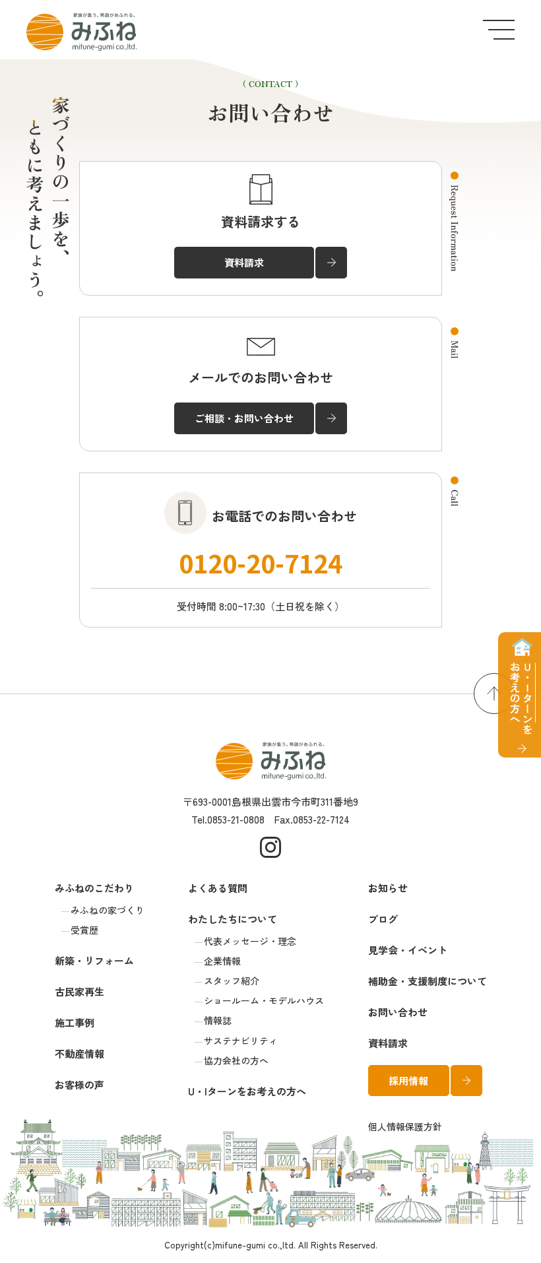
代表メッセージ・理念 (250, 941)
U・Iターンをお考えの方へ (247, 1091)
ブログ (383, 919)
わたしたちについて (232, 919)
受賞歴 (84, 929)
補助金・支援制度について (427, 981)
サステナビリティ (241, 1040)
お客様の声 (79, 1084)
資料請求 (388, 1043)
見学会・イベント (407, 950)
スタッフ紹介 (231, 980)
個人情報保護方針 (405, 1126)
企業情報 (222, 960)
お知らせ (388, 888)
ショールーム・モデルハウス (264, 1000)
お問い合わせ (398, 1012)
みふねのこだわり (94, 888)
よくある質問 (217, 888)
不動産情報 (79, 1053)
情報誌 (218, 1020)
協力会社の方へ (236, 1060)
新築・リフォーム (94, 960)
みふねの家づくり (107, 910)
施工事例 (74, 1022)
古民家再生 (79, 991)
